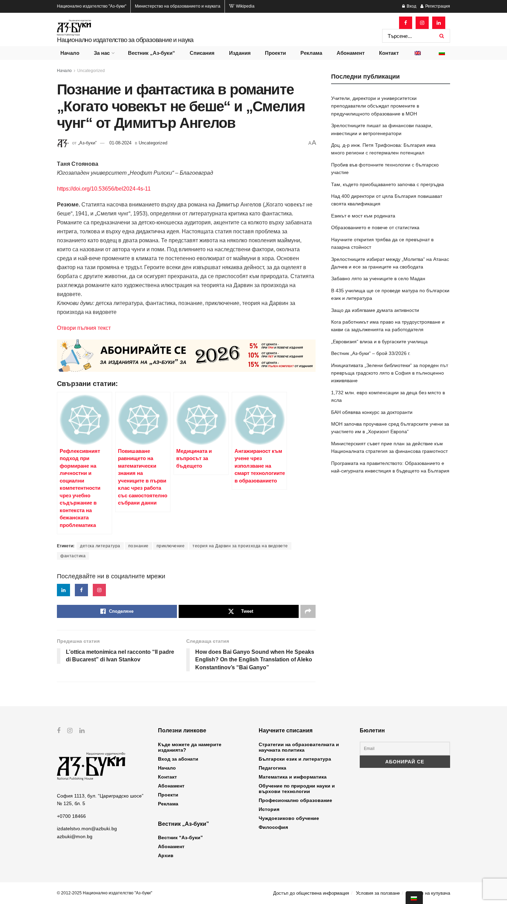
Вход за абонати (178, 759)
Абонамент (351, 53)
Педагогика (272, 768)
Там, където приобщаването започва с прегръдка (387, 184)
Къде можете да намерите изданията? (189, 747)
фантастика (73, 555)
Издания (240, 53)
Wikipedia (245, 6)
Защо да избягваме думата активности (375, 310)
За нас (102, 53)
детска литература (100, 546)
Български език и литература (295, 759)
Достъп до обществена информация (311, 893)
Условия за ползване (378, 893)
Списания (202, 53)
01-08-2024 (120, 142)
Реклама (311, 53)
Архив (165, 855)
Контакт (389, 53)
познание (138, 546)
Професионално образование (295, 800)
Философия (273, 827)
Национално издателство (91, 6)
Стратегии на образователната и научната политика (299, 747)
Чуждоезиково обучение (289, 818)
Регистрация (437, 6)
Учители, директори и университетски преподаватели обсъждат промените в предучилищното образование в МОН (375, 105)
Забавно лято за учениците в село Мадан (378, 278)
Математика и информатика (293, 777)
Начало (69, 53)
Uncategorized (91, 70)
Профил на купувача (428, 893)
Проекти (275, 53)
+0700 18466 (71, 816)
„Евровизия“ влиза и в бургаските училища (379, 341)
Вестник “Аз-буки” (180, 837)
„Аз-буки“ (87, 142)
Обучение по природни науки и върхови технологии (297, 788)
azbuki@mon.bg (74, 836)
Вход (411, 6)
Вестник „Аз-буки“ (151, 53)
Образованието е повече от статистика (375, 227)
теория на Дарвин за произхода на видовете (240, 546)
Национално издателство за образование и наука (125, 40)
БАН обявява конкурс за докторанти (371, 412)
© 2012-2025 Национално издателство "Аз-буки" (104, 893)
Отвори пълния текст (84, 328)
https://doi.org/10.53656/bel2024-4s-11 (104, 189)
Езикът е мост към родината (363, 216)
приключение (171, 546)
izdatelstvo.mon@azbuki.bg (87, 828)
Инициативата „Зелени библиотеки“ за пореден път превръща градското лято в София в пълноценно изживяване (389, 373)
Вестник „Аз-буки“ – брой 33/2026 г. (370, 353)
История (269, 809)
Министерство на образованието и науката (177, 6)
